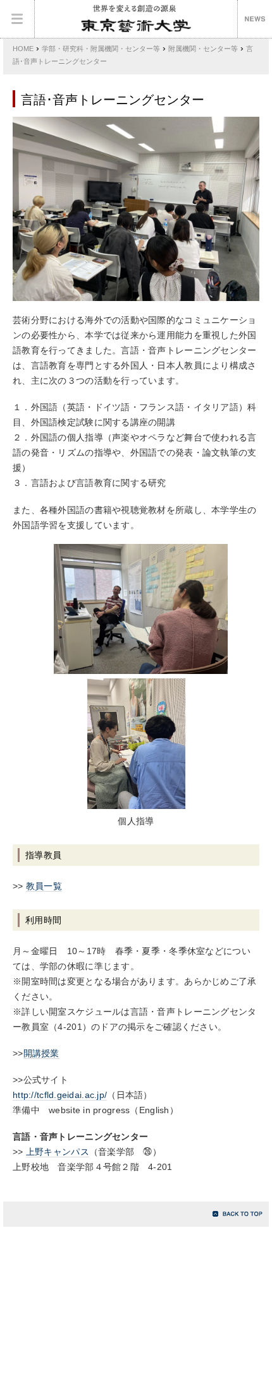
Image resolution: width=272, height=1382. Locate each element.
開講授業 (41, 1053)
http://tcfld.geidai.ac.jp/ (60, 1095)
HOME (23, 48)
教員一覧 (44, 886)
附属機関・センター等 (203, 48)
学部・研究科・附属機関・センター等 (101, 48)
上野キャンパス (57, 1152)
